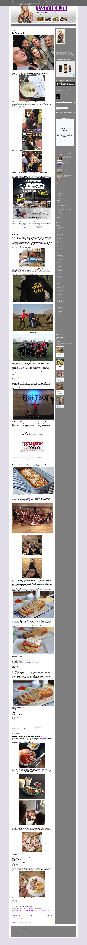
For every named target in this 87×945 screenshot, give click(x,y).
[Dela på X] (38, 227)
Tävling (58, 303)
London (58, 272)
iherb (58, 261)
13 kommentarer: (30, 227)
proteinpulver (42, 728)
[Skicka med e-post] (36, 227)
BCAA (58, 233)
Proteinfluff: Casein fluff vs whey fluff (68, 163)
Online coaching (33, 25)
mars (59, 211)
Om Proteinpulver (54, 25)
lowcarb (58, 275)
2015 (58, 217)
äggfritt (13, 911)
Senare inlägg (16, 915)
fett (57, 244)
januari (59, 215)
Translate (64, 109)
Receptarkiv (26, 25)
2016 (58, 187)
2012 (58, 222)
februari (59, 213)
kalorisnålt (31, 910)
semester (58, 290)
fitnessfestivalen (60, 247)
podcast (58, 282)
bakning (58, 230)
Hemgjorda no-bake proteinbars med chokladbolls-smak (68, 157)
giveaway (58, 252)
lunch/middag (42, 910)
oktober (60, 192)
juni (59, 198)
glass (23, 229)
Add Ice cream (19, 229)
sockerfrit (59, 294)
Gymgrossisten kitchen (61, 256)
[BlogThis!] (37, 227)
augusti (59, 195)
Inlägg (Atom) (22, 918)
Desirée (41, 243)
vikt (57, 310)
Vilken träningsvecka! (20, 235)
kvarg (58, 268)
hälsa (58, 258)
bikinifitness (59, 234)
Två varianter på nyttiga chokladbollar (66, 176)
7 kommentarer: (30, 457)
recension (59, 287)
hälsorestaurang (60, 259)
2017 (58, 185)
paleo (58, 280)
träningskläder (59, 301)
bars (58, 231)
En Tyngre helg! (18, 33)
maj (59, 200)
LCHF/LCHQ (36, 910)
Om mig (19, 25)
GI (28, 728)
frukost (25, 728)
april (59, 202)
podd (58, 283)
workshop (59, 311)
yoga (58, 312)
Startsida (14, 25)
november (60, 190)
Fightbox (20, 368)
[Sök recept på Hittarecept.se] (60, 334)
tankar (58, 297)
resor (58, 289)
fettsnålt (58, 245)
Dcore (58, 240)
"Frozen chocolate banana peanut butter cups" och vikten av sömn (68, 170)
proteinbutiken (60, 284)
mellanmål (36, 728)
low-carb (58, 273)
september (60, 193)
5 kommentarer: (30, 727)
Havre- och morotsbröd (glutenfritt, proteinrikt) (29, 465)
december (60, 188)
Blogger (47, 934)
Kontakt (69, 25)
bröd (23, 728)
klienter (58, 265)
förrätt (58, 249)
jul (57, 262)
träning (26, 229)
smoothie (59, 291)
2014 (58, 219)
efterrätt (58, 242)
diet (57, 241)
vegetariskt (14, 730)
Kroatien (58, 266)
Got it (73, 3)
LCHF (58, 269)
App (57, 228)
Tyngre (31, 172)
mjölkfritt (59, 279)
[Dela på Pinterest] (41, 227)
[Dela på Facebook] (39, 227)
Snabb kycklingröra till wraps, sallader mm (27, 736)
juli (59, 197)
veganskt (58, 305)
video (58, 308)
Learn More (68, 3)
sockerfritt (47, 728)
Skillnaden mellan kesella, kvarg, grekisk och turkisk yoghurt (66, 154)
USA (29, 229)
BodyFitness (18, 728)
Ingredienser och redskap (43, 25)
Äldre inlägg (48, 915)
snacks (58, 293)
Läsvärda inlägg (62, 25)
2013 (58, 220)
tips (23, 459)
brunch (58, 237)
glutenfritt (31, 728)
